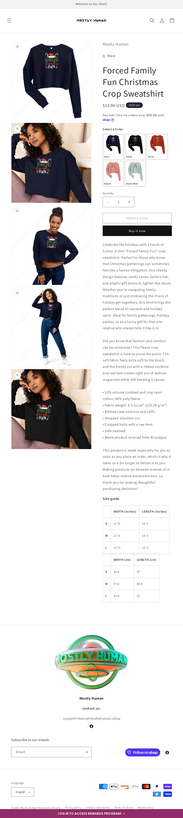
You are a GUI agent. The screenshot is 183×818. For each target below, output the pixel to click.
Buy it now (137, 231)
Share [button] (111, 56)
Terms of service (123, 807)
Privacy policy (73, 807)
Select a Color (113, 129)
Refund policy (145, 807)
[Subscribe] (86, 752)
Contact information (98, 807)
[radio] (113, 147)
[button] (91, 813)
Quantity (108, 193)
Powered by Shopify (49, 807)
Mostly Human (28, 807)
